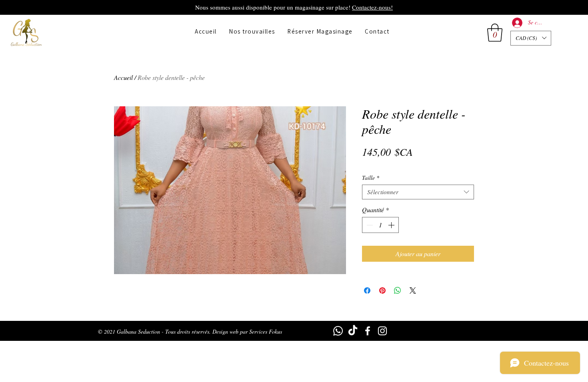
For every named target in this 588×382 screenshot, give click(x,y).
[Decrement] (368, 225)
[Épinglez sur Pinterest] (382, 290)
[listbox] (530, 38)
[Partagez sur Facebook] (367, 290)
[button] (494, 33)
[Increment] (392, 225)
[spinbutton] (380, 225)
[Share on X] (413, 290)
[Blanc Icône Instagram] (382, 331)
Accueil (123, 77)
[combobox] (418, 192)
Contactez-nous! (372, 7)
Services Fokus (265, 331)
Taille (370, 177)
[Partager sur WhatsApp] (397, 290)
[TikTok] (353, 331)
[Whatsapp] (338, 331)
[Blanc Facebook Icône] (368, 331)
